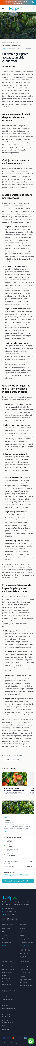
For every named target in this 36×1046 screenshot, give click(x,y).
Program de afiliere (26, 985)
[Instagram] (8, 919)
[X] (12, 919)
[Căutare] (28, 8)
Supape (4, 935)
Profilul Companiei (25, 966)
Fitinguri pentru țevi (8, 939)
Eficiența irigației (7, 966)
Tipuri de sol (24, 953)
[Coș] (32, 8)
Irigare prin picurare (9, 932)
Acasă (4, 42)
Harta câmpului (7, 984)
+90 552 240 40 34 (10, 908)
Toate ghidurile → (25, 946)
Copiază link (18, 755)
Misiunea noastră (25, 969)
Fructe (19, 42)
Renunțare (5, 1029)
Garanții (4, 996)
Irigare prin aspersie (26, 942)
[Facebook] (3, 919)
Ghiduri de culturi (25, 950)
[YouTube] (16, 919)
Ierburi (22, 932)
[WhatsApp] (31, 1041)
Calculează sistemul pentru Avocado (17, 881)
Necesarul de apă (8, 969)
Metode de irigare (25, 957)
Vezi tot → (5, 946)
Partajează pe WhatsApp (12, 759)
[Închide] (33, 3)
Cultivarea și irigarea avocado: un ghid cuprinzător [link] (12, 45)
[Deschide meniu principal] (3, 8)
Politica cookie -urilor (9, 1026)
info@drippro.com (11, 911)
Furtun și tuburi (7, 942)
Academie (12, 42)
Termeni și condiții (8, 999)
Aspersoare (6, 928)
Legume (22, 928)
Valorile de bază (25, 973)
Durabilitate (23, 976)
